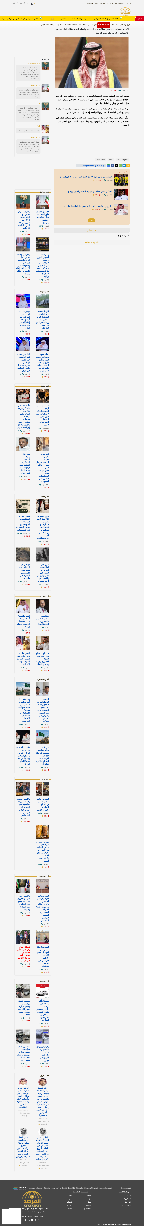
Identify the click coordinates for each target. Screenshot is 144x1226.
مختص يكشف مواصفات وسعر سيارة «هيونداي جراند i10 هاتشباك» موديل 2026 (23, 1053)
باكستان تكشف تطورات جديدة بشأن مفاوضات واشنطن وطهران (42, 217)
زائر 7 (38, 126)
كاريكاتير (69, 1202)
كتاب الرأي (45, 24)
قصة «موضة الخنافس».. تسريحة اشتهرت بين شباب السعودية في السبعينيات (23, 523)
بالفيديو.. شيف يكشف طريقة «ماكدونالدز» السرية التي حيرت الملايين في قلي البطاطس (23, 807)
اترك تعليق (91, 230)
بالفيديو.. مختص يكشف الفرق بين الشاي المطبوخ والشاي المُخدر (42, 804)
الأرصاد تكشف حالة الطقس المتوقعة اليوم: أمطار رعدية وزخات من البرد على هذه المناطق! (42, 319)
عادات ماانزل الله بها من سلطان (29, 130)
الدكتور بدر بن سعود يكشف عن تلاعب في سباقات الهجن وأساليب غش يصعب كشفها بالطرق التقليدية (23, 1097)
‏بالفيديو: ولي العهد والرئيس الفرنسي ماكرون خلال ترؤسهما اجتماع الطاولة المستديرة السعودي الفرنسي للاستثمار (42, 908)
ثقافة (85, 24)
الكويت (111, 159)
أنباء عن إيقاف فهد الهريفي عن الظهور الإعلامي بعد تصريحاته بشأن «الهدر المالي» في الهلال (23, 362)
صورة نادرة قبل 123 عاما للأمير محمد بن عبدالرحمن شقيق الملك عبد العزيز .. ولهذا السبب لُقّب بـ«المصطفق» (42, 527)
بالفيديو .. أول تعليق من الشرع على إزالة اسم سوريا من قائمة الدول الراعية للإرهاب (23, 219)
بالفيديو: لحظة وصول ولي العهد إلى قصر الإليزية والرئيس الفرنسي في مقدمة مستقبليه (43, 956)
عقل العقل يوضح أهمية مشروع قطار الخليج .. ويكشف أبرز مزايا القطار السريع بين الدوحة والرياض (23, 1147)
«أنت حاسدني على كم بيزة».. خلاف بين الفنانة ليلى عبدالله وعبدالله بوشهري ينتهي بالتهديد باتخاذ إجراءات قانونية (23, 416)
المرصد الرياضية (103, 24)
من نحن (128, 3)
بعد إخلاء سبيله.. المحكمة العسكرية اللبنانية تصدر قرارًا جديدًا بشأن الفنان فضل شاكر (24, 463)
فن (89, 24)
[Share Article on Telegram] (124, 165)
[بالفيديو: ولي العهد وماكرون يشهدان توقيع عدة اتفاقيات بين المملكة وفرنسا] (23, 886)
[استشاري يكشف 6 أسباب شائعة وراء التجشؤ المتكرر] (42, 606)
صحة (80, 24)
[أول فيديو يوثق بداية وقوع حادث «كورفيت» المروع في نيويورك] (42, 1036)
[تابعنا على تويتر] (27, 3)
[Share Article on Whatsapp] (120, 165)
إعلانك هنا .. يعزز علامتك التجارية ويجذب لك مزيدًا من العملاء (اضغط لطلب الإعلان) (112, 19)
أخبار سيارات (44, 981)
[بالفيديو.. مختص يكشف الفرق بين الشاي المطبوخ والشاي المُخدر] (42, 789)
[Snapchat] (128, 165)
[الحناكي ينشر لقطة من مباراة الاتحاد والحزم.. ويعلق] (121, 194)
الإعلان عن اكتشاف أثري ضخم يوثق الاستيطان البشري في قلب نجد (24, 571)
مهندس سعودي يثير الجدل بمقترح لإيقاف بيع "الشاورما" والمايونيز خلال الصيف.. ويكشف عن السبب (42, 851)
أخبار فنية (45, 386)
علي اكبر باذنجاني (35, 85)
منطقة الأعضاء (119, 3)
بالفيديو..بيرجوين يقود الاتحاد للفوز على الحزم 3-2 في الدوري (86, 177)
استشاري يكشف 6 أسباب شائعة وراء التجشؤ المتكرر (42, 620)
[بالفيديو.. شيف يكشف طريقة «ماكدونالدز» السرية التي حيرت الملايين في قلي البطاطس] (23, 789)
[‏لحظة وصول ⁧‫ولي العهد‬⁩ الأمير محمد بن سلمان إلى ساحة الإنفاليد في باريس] (23, 937)
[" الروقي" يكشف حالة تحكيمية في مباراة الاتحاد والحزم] (121, 209)
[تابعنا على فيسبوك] (24, 3)
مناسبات (59, 24)
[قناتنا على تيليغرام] (14, 3)
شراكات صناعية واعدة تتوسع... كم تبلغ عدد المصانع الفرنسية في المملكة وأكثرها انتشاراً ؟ (42, 755)
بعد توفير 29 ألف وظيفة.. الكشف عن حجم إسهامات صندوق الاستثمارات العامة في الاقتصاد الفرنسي (24, 710)
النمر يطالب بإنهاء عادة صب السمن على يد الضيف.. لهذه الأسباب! (23, 658)
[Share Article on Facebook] (112, 165)
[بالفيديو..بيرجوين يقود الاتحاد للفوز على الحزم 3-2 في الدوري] (121, 180)
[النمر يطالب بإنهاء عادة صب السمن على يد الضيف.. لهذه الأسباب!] (23, 643)
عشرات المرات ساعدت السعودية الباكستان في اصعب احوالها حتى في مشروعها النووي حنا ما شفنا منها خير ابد (28, 93)
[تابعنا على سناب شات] (17, 3)
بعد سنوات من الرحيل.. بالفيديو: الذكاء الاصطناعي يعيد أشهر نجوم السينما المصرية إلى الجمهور (42, 415)
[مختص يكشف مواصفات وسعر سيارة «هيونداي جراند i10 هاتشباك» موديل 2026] (23, 1036)
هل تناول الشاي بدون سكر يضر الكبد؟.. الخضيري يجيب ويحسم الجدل (42, 658)
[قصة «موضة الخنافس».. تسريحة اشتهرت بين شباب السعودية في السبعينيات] (23, 506)
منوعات (94, 24)
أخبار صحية (44, 596)
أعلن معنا (102, 3)
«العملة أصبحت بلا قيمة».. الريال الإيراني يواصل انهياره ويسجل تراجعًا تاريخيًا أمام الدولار (23, 755)
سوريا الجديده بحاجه (34, 63)
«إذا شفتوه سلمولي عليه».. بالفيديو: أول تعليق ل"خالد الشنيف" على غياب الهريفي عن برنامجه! (42, 362)
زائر (39, 103)
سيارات (52, 24)
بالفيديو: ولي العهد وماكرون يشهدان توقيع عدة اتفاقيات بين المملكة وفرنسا (23, 903)
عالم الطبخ (67, 24)
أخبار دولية (44, 192)
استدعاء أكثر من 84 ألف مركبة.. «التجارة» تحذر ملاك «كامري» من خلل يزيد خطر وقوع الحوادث (43, 1010)
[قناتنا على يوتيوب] (21, 3)
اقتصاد (74, 24)
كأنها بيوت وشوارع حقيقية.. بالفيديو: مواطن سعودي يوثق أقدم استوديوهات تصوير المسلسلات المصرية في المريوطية (42, 467)
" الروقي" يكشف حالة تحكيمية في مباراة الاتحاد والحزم (88, 206)
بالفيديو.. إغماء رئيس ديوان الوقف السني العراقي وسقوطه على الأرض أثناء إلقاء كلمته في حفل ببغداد (23, 264)
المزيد (91, 220)
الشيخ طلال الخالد (122, 159)
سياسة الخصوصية (92, 3)
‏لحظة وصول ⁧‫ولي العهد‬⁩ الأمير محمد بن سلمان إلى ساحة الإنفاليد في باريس (23, 954)
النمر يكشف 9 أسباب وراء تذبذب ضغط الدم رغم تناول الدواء (23, 621)
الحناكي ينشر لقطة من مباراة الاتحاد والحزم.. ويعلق (90, 191)
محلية (70, 1198)
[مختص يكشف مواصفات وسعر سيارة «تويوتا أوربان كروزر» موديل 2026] (23, 991)
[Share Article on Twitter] (116, 165)
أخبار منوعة (44, 291)
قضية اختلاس (100, 159)
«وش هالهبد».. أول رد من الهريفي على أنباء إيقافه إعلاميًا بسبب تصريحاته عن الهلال (23, 319)
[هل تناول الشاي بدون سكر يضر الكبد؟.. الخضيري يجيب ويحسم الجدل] (42, 643)
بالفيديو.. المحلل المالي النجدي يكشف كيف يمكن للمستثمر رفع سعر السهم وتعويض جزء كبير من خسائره (43, 710)
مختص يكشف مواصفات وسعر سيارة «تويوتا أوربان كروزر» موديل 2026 (24, 1008)
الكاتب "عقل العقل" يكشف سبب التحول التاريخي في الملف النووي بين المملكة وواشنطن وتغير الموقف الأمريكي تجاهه (42, 1148)
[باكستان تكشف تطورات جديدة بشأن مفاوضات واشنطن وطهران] (42, 202)
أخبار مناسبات (43, 876)
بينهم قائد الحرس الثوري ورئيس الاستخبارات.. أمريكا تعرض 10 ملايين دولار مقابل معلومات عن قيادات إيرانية (42, 265)
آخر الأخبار (119, 24)
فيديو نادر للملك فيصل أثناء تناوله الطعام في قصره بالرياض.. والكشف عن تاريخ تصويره (42, 572)
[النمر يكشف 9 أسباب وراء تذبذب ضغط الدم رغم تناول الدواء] (23, 606)
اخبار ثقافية (44, 496)
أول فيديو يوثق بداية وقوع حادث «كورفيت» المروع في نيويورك (42, 1053)
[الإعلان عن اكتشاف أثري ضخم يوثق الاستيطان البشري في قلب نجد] (23, 554)
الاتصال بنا (110, 3)
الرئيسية (127, 24)
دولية (112, 24)
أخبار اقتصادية (43, 679)
